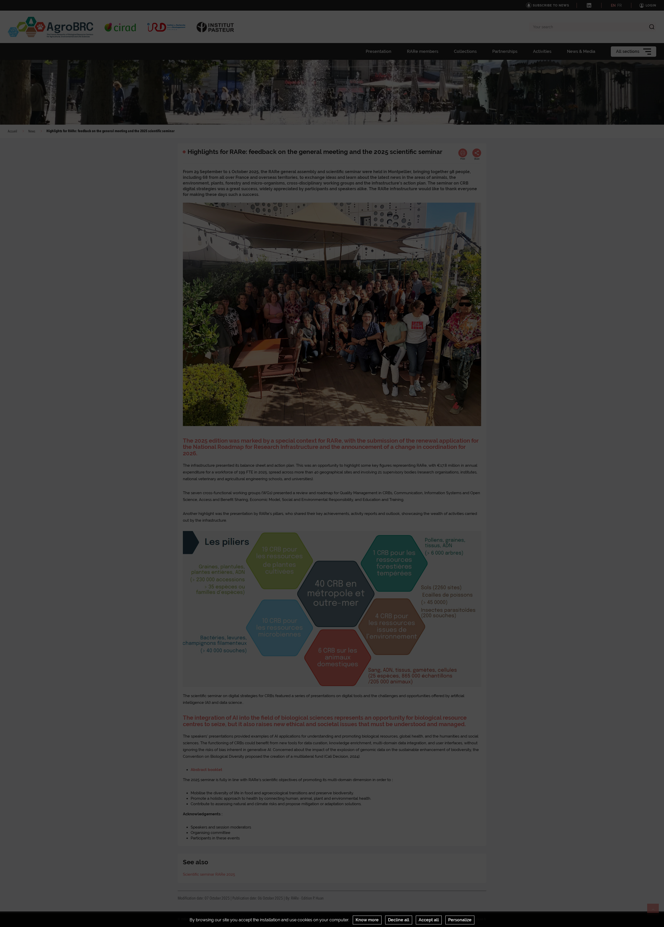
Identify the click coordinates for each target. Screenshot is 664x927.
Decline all (398, 919)
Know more (367, 919)
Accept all (429, 919)
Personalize (460, 919)
